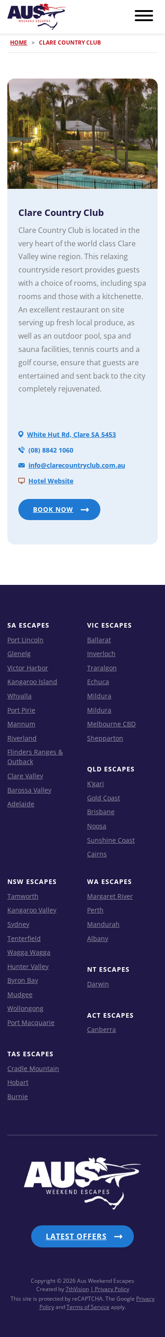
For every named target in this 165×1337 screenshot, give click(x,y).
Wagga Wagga (28, 952)
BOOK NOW (53, 509)
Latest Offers (76, 1236)
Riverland (22, 738)
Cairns (97, 854)
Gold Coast (103, 797)
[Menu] (144, 16)
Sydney (18, 924)
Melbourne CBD (111, 723)
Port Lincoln (25, 639)
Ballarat (99, 639)
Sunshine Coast (111, 840)
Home (18, 42)
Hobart (17, 1082)
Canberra (101, 1029)
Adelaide (20, 803)
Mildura (99, 695)
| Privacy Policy (109, 1289)
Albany (97, 938)
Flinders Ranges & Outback (35, 757)
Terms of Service (88, 1307)
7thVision (77, 1289)
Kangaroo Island (32, 681)
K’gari (95, 783)
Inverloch (101, 653)
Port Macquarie (31, 1022)
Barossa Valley (29, 790)
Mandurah (103, 924)
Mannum (21, 723)
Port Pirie (21, 710)
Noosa (96, 825)
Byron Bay (22, 980)
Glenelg (19, 653)
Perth (95, 910)
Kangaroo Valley (31, 910)
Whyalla (19, 695)
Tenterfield (24, 938)
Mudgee (20, 994)
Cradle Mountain (33, 1068)
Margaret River (110, 896)
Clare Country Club (61, 212)
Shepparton (105, 738)
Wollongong (25, 1008)
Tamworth (22, 896)
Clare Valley (25, 775)
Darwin (98, 984)
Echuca (98, 681)
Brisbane (101, 811)
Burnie (17, 1096)
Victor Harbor (27, 667)
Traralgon (102, 667)
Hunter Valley (28, 966)
